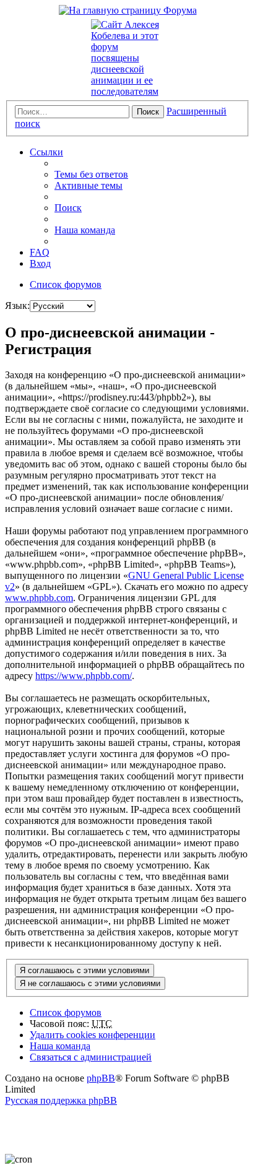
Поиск (148, 111)
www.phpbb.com (39, 597)
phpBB (101, 1078)
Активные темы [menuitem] (88, 185)
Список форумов (66, 1012)
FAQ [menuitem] (40, 252)
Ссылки (46, 152)
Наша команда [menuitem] (84, 230)
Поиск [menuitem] (68, 207)
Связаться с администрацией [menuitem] (91, 1057)
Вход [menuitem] (40, 263)
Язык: (17, 305)
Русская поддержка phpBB (61, 1100)
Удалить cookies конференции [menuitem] (92, 1034)
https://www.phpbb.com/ (83, 675)
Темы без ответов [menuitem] (91, 174)
